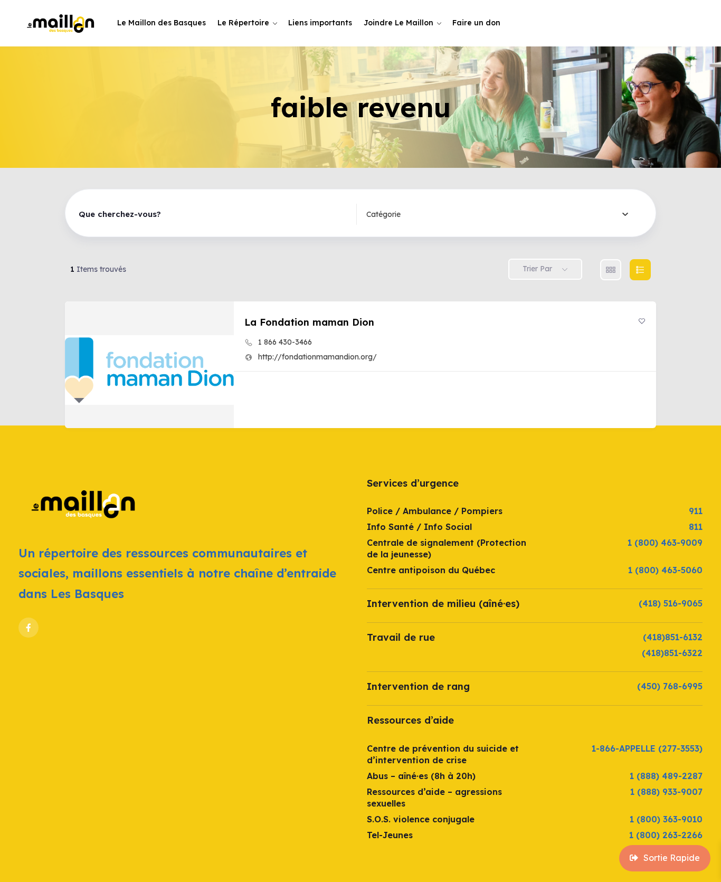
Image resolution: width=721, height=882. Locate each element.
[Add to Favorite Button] (642, 321)
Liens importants (320, 22)
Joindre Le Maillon (398, 22)
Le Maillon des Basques (161, 22)
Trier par (537, 268)
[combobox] (497, 214)
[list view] (640, 269)
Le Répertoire (243, 22)
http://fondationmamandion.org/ (317, 357)
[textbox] (383, 214)
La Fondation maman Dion (309, 322)
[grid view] (610, 269)
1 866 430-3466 (285, 342)
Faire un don (476, 22)
